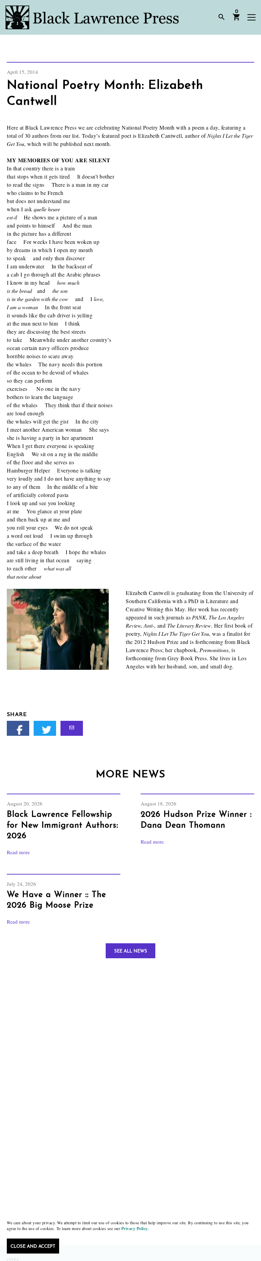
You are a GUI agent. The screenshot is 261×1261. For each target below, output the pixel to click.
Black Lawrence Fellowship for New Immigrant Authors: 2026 (62, 825)
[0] (236, 19)
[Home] (92, 17)
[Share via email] (71, 728)
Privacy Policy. (135, 1228)
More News (130, 774)
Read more (18, 852)
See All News (130, 951)
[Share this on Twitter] (45, 728)
